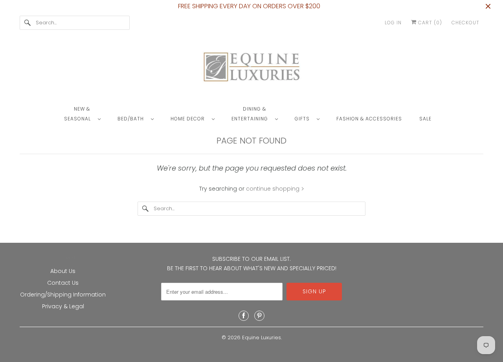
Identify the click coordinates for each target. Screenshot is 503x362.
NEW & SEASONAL (79, 114)
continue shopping (273, 189)
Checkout (465, 22)
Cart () (429, 22)
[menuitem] (86, 113)
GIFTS (304, 118)
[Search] (27, 23)
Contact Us (63, 283)
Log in (393, 22)
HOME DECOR (189, 118)
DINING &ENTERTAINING (251, 114)
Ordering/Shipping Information (63, 294)
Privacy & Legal (63, 306)
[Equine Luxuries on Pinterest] (259, 316)
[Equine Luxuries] (251, 68)
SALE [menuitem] (425, 118)
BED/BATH (132, 118)
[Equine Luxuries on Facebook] (244, 316)
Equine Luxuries (261, 337)
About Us (62, 271)
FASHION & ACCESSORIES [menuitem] (369, 118)
